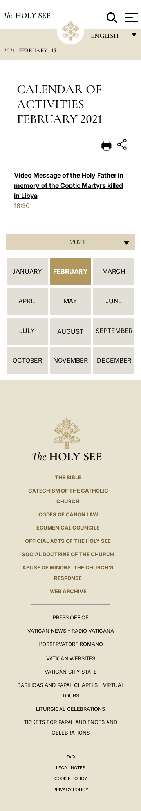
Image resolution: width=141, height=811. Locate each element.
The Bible (68, 477)
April (27, 301)
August (70, 331)
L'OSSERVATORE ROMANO (70, 644)
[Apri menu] (130, 17)
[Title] (123, 146)
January (27, 271)
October (27, 360)
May (70, 301)
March (113, 271)
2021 (9, 50)
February (33, 50)
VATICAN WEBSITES (70, 658)
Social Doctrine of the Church (68, 554)
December (114, 360)
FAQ (70, 756)
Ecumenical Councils (68, 528)
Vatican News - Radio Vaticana (70, 631)
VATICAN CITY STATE (71, 672)
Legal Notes (70, 767)
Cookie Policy (70, 778)
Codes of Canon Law (68, 514)
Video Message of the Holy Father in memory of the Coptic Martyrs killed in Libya (68, 185)
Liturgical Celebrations (70, 709)
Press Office (71, 617)
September (114, 330)
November (70, 360)
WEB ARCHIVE (68, 591)
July (27, 330)
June (113, 301)
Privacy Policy (70, 789)
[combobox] (70, 242)
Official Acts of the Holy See (68, 541)
